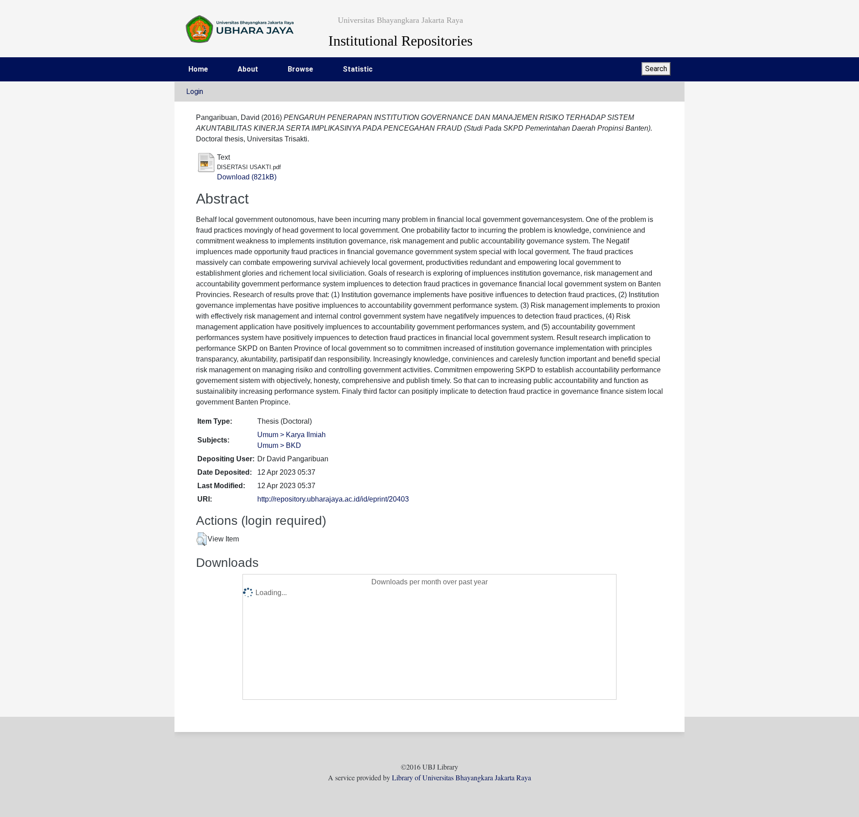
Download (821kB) (246, 177)
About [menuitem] (248, 69)
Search (656, 68)
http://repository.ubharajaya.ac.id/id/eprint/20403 (333, 499)
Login (194, 91)
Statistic (358, 69)
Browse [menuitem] (300, 69)
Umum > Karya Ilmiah (291, 434)
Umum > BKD (279, 445)
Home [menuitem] (198, 69)
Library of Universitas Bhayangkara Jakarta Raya (461, 777)
